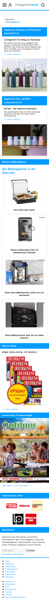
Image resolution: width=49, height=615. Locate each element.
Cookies (8, 592)
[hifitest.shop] (31, 523)
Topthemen (10, 574)
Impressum (10, 581)
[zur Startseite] (26, 5)
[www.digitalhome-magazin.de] (11, 510)
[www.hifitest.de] (24, 510)
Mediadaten (10, 584)
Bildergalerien (11, 569)
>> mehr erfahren (10, 409)
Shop (7, 561)
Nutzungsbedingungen (15, 597)
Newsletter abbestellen (12, 554)
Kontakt (8, 594)
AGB (7, 586)
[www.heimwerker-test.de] (37, 510)
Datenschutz (10, 589)
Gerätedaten (10, 566)
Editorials (9, 577)
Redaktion (9, 564)
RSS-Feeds (10, 571)
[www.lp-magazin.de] (18, 523)
